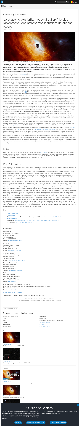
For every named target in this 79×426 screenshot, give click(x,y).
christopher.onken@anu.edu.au (16, 260)
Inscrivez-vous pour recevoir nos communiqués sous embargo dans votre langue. (37, 220)
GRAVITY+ (72, 127)
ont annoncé (43, 152)
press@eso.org (12, 281)
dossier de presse (12, 218)
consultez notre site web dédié (49, 217)
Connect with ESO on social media (12, 292)
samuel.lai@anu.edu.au (14, 250)
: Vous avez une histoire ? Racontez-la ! (26, 222)
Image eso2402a (7, 344)
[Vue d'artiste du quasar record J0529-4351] (39, 46)
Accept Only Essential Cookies (36, 422)
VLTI (19, 129)
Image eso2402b (7, 361)
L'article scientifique (12, 213)
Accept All (18, 422)
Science (59, 2)
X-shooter (42, 324)
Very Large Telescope (45, 322)
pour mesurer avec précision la (42, 129)
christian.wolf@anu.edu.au (15, 240)
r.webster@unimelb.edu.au (15, 270)
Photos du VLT (11, 215)
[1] (26, 92)
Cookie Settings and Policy (58, 422)
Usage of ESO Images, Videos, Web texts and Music (39, 299)
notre (60, 217)
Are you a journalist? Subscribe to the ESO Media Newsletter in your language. (39, 300)
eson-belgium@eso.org (14, 290)
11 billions (72, 156)
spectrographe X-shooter (15, 125)
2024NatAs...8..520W (45, 326)
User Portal (66, 2)
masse (53, 129)
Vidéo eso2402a (7, 381)
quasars (23, 74)
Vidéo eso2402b (7, 396)
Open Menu (7, 6)
